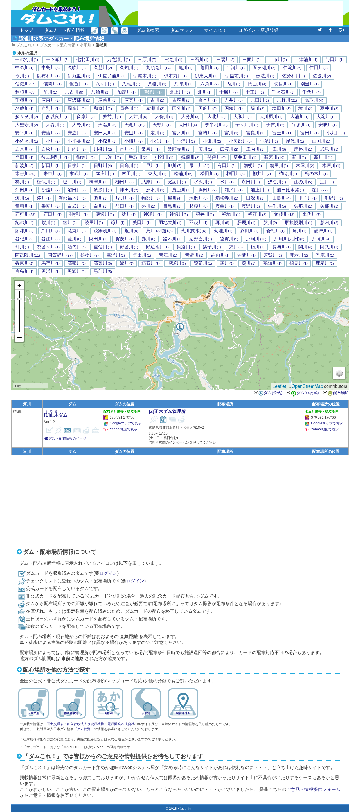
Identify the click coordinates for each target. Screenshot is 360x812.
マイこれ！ (215, 30)
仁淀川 (292, 67)
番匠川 (50, 206)
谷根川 (24, 239)
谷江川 (50, 239)
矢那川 (303, 206)
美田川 (141, 222)
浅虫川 (181, 190)
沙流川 (50, 190)
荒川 (131, 231)
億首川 (78, 84)
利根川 (25, 92)
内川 (233, 84)
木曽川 (25, 173)
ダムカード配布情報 (64, 30)
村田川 (131, 173)
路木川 (172, 239)
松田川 (209, 173)
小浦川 (186, 141)
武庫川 (150, 182)
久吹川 (77, 67)
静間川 (246, 255)
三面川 (251, 59)
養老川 (299, 255)
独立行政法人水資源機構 (85, 724)
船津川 (24, 231)
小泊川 (159, 141)
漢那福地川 (72, 198)
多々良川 (26, 116)
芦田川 (50, 231)
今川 (22, 76)
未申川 (52, 173)
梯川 (22, 182)
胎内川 (329, 222)
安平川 (24, 133)
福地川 (231, 214)
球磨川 (198, 198)
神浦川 (152, 214)
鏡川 (257, 247)
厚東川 (50, 100)
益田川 (124, 206)
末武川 (78, 173)
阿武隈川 (27, 255)
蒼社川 (275, 231)
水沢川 (203, 182)
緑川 (118, 222)
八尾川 (131, 84)
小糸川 (269, 141)
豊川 (74, 239)
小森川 (107, 141)
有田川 (226, 165)
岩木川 (24, 149)
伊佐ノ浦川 (111, 76)
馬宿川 (50, 263)
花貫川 (77, 231)
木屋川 (305, 165)
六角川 (209, 84)
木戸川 (331, 165)
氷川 (227, 182)
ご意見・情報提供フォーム (313, 789)
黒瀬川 (77, 271)
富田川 (309, 133)
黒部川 (103, 271)
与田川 (334, 59)
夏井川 (329, 108)
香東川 (24, 263)
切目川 (283, 84)
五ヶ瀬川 (264, 67)
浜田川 (207, 190)
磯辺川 (105, 214)
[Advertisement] (240, 13)
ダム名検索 (148, 30)
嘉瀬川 (155, 108)
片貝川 (124, 198)
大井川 (138, 116)
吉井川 (233, 100)
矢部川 (329, 206)
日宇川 (77, 165)
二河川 (235, 67)
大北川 (216, 116)
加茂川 (126, 92)
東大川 (157, 173)
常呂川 (150, 149)
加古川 (74, 92)
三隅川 (225, 59)
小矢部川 (240, 141)
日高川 (129, 165)
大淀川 (326, 116)
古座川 (181, 100)
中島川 (50, 67)
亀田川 (209, 67)
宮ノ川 (181, 133)
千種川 (24, 100)
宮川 (231, 133)
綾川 (70, 222)
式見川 (329, 149)
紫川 (48, 222)
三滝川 (173, 59)
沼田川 (77, 190)
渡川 (22, 198)
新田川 (50, 165)
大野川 (81, 125)
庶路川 (303, 149)
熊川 (100, 198)
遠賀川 (229, 239)
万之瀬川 (118, 59)
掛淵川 (164, 157)
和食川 (103, 108)
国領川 (233, 108)
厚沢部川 (79, 100)
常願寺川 (179, 149)
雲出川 (142, 255)
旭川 (174, 165)
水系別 (85, 45)
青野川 (194, 255)
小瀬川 (212, 141)
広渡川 (229, 149)
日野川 (103, 165)
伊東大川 (206, 76)
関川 (305, 247)
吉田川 (260, 100)
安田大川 (105, 133)
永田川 (251, 182)
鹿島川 (24, 271)
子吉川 (275, 125)
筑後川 (284, 214)
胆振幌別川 (298, 222)
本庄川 (105, 173)
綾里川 (94, 222)
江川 (327, 182)
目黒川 (172, 206)
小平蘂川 (79, 141)
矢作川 (277, 206)
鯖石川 (150, 263)
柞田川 (235, 173)
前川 (50, 92)
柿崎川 (288, 173)
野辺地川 (157, 247)
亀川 (185, 67)
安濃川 (77, 133)
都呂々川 (48, 247)
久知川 (129, 67)
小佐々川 (26, 141)
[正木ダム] (180, 327)
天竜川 (134, 125)
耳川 (222, 222)
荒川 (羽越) (159, 231)
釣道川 (186, 247)
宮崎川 (207, 133)
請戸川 (323, 231)
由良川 (281, 198)
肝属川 (246, 222)
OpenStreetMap (307, 386)
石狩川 (25, 214)
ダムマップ (181, 30)
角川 (299, 231)
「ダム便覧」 (84, 729)
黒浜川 (50, 271)
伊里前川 (236, 76)
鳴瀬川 (177, 263)
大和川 (242, 116)
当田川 (24, 157)
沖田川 (24, 190)
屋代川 (295, 141)
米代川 (311, 214)
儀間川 (52, 84)
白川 (100, 206)
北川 (205, 92)
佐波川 (322, 76)
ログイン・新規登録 (258, 30)
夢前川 (112, 116)
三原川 (147, 59)
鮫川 (127, 263)
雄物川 (89, 255)
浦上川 (260, 190)
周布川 (77, 108)
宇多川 (301, 125)
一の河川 (26, 59)
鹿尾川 (325, 263)
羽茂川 (198, 222)
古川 (157, 100)
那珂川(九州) (289, 239)
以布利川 (48, 76)
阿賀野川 (60, 255)
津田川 (129, 190)
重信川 (103, 247)
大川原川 (271, 116)
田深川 (255, 198)
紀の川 (24, 222)
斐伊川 (216, 157)
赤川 (148, 239)
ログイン (108, 573)
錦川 (236, 247)
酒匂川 (77, 247)
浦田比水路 (290, 190)
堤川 (257, 108)
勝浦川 (101, 45)
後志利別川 (55, 157)
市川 (127, 149)
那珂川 (256, 239)
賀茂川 (124, 239)
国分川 (181, 108)
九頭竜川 (158, 67)
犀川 (174, 198)
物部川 (150, 198)
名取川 (314, 100)
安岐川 (327, 125)
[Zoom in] (19, 285)
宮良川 (255, 133)
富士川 (282, 133)
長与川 (281, 247)
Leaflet (279, 386)
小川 (53, 141)
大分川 (190, 116)
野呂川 (129, 247)
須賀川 (273, 255)
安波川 (50, 133)
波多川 (103, 190)
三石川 (199, 59)
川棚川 (103, 149)
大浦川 (299, 116)
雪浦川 (116, 255)
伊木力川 (175, 76)
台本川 (207, 100)
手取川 (138, 157)
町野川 (334, 198)
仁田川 (318, 67)
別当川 (309, 84)
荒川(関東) (193, 231)
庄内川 (255, 149)
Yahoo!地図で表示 (123, 429)
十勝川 (228, 92)
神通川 (179, 214)
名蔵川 (24, 108)
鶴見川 (298, 263)
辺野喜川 (200, 239)
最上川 (199, 165)
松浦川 (183, 173)
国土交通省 (55, 724)
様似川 (46, 182)
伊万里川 (79, 76)
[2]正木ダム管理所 (167, 411)
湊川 (44, 198)
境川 (305, 108)
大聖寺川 (26, 125)
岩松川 (50, 149)
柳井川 (262, 173)
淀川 (320, 190)
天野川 (161, 125)
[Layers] (339, 373)
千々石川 (283, 92)
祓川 (129, 214)
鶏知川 (272, 263)
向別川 (50, 108)
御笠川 (85, 157)
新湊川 (24, 165)
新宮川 (274, 157)
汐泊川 (277, 182)
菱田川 (249, 231)
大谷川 (55, 125)
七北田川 (87, 59)
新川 (299, 157)
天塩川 (107, 125)
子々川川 (246, 125)
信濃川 (25, 84)
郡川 (22, 247)
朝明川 (253, 165)
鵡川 (248, 263)
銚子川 (212, 247)
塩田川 (281, 108)
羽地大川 (170, 222)
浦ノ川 (233, 190)
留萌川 (24, 206)
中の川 (24, 67)
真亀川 (224, 206)
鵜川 (227, 263)
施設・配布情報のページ (67, 438)
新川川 (323, 157)
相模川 (198, 206)
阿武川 (329, 247)
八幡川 (157, 84)
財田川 (98, 239)
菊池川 (223, 231)
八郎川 (183, 84)
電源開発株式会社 (120, 724)
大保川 (164, 116)
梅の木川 (316, 173)
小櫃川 (133, 141)
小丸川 (336, 133)
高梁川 (103, 263)
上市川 (278, 59)
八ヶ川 (105, 84)
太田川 (188, 125)
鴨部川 (203, 263)
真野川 (251, 206)
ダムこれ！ (26, 45)
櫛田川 (124, 182)
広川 (205, 149)
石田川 (52, 214)
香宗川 (325, 255)
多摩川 (85, 116)
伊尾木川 (144, 76)
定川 (157, 133)
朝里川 (279, 165)
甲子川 (307, 198)
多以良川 (57, 116)
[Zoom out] (19, 337)
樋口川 (72, 182)
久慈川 (103, 67)
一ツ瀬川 (57, 59)
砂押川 (78, 214)
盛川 (148, 206)
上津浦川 (306, 59)
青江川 (168, 255)
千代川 (311, 92)
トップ (26, 30)
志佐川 (112, 157)
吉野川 (287, 100)
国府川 (207, 108)
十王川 (255, 92)
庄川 (279, 149)
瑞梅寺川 (226, 198)
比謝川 (177, 182)
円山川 (257, 84)
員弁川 (129, 108)
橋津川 (98, 182)
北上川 (180, 92)
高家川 (77, 263)
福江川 (257, 214)
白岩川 (77, 206)
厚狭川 (107, 100)
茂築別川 (105, 231)
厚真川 (133, 100)
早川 (153, 165)
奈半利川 (216, 125)
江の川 (303, 182)
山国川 (321, 141)
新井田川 (244, 157)
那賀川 (321, 239)
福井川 (205, 214)
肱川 (270, 222)
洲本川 (155, 190)
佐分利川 (293, 76)
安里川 (133, 133)
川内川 (77, 149)
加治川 (100, 92)
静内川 (220, 255)
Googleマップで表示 (125, 423)
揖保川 (190, 157)
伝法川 (265, 76)
